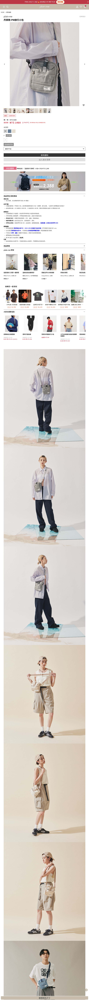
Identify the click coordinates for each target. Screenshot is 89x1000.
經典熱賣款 (12, 116)
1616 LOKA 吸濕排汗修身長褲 (33, 228)
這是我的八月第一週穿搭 (11, 272)
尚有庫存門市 (9, 144)
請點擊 (21, 237)
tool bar (86, 990)
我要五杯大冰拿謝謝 (48, 272)
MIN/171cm (7, 276)
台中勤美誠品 (34, 276)
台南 (51, 276)
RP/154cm (82, 276)
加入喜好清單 (44, 159)
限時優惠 (8, 12)
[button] (85, 297)
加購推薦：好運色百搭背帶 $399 (49, 223)
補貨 (5, 116)
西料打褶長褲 (27, 334)
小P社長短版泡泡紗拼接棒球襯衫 (68, 335)
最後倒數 (60, 2)
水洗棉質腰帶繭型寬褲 (33, 230)
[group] (11, 299)
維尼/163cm (26, 276)
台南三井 (13, 276)
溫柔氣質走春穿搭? (28, 272)
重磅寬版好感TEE (18, 228)
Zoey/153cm (45, 276)
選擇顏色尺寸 (44, 998)
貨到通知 (44, 155)
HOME (2, 12)
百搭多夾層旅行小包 (48, 334)
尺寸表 (9, 135)
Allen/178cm (64, 276)
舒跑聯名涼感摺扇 (9, 334)
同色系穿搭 (63, 272)
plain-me (8, 16)
